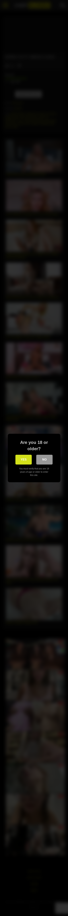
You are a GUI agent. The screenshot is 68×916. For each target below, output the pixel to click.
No (44, 459)
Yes (24, 459)
